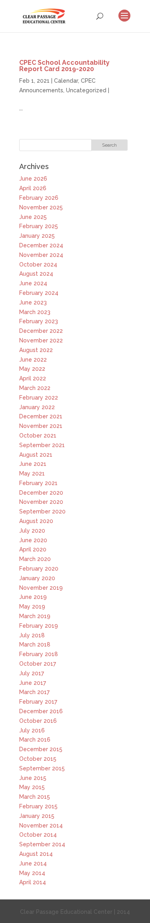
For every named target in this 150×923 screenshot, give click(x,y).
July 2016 (32, 730)
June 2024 (33, 283)
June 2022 (33, 359)
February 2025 (38, 226)
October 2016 (38, 721)
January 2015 (36, 816)
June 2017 (32, 683)
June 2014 (33, 863)
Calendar (66, 81)
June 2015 (32, 778)
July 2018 (32, 635)
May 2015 (32, 787)
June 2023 (33, 302)
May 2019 (32, 606)
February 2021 (38, 483)
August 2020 (36, 521)
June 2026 (33, 178)
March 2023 (34, 312)
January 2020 (37, 578)
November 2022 (41, 340)
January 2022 (37, 407)
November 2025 (41, 207)
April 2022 (32, 378)
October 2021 (37, 435)
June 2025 (33, 217)
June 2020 (33, 540)
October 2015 (37, 759)
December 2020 (41, 492)
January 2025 (37, 236)
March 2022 (34, 388)
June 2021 (32, 464)
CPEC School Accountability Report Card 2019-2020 (64, 66)
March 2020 (35, 559)
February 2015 (38, 806)
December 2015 (40, 749)
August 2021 (35, 455)
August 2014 (36, 854)
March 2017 (34, 692)
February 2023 (38, 321)
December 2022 (41, 331)
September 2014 (42, 844)
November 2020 (41, 502)
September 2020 (42, 511)
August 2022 (36, 350)
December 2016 (41, 711)
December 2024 (41, 245)
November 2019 (41, 588)
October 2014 (38, 834)
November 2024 (41, 255)
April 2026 (32, 188)
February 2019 (38, 626)
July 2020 (32, 530)
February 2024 (38, 293)
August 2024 (36, 274)
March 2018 (34, 644)
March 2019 (34, 616)
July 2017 (31, 673)
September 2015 (42, 768)
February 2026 (38, 198)
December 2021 (40, 416)
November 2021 (40, 426)
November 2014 (41, 825)
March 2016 (34, 739)
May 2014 (32, 873)
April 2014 (32, 882)
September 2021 (42, 445)
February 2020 (38, 568)
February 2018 (38, 654)
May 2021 (32, 473)
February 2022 (38, 397)
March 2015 (34, 797)
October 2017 (37, 663)
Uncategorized (86, 90)
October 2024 (38, 264)
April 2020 (32, 549)
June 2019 (33, 597)
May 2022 (32, 369)
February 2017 (38, 701)
